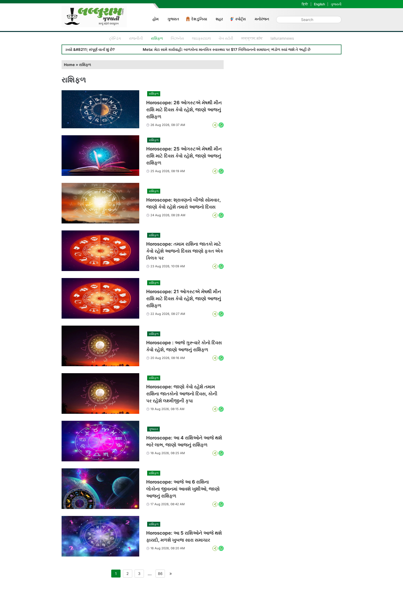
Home (69, 64)
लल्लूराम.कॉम (252, 38)
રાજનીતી (136, 38)
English (319, 4)
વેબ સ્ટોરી (226, 38)
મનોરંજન (262, 19)
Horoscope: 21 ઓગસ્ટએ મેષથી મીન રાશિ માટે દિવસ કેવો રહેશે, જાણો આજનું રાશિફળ (183, 298)
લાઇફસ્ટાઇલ (201, 38)
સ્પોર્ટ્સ (240, 19)
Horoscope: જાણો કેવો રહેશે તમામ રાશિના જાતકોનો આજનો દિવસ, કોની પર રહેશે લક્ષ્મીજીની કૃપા (181, 394)
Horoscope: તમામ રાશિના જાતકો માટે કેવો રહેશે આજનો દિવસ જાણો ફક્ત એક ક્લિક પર (184, 251)
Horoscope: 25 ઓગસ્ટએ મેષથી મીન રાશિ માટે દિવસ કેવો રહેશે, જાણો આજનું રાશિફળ (184, 156)
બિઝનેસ (177, 38)
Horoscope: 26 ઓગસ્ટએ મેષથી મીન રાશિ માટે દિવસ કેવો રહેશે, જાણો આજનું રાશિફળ (184, 109)
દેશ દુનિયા (199, 19)
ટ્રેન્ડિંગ (115, 38)
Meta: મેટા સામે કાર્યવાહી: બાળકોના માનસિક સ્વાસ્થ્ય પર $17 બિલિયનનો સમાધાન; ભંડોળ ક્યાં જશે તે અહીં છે (202, 49)
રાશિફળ (157, 38)
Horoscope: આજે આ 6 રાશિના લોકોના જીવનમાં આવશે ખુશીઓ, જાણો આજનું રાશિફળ (183, 489)
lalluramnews (282, 38)
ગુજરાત (173, 19)
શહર (219, 19)
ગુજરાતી (336, 4)
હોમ (156, 19)
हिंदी (305, 4)
